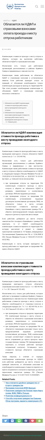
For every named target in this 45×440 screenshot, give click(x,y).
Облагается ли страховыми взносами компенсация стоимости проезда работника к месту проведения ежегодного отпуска (17, 116)
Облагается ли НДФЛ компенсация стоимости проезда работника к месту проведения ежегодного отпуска (17, 106)
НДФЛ (14, 20)
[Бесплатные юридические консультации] (17, 6)
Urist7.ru (6, 20)
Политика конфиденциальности (18, 396)
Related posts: (12, 122)
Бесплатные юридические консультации (25, 435)
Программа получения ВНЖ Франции (20, 388)
